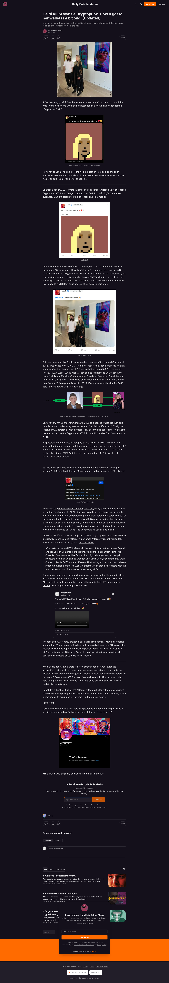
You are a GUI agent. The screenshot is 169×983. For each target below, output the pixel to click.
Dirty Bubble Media (55, 30)
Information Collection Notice (84, 945)
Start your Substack (78, 972)
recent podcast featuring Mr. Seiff (75, 508)
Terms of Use (95, 942)
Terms (92, 966)
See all (47, 932)
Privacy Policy (101, 945)
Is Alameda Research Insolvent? (59, 875)
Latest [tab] (51, 869)
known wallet (80, 362)
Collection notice (102, 966)
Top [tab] (45, 869)
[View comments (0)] (53, 37)
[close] (106, 905)
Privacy (85, 966)
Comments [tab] (48, 840)
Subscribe (150, 4)
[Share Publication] (140, 4)
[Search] (135, 4)
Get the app (95, 972)
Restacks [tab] (57, 840)
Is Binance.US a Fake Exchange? (60, 893)
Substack (73, 978)
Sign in (162, 4)
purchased (120, 189)
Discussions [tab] (60, 869)
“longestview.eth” (76, 193)
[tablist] (53, 840)
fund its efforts (86, 542)
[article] (84, 881)
